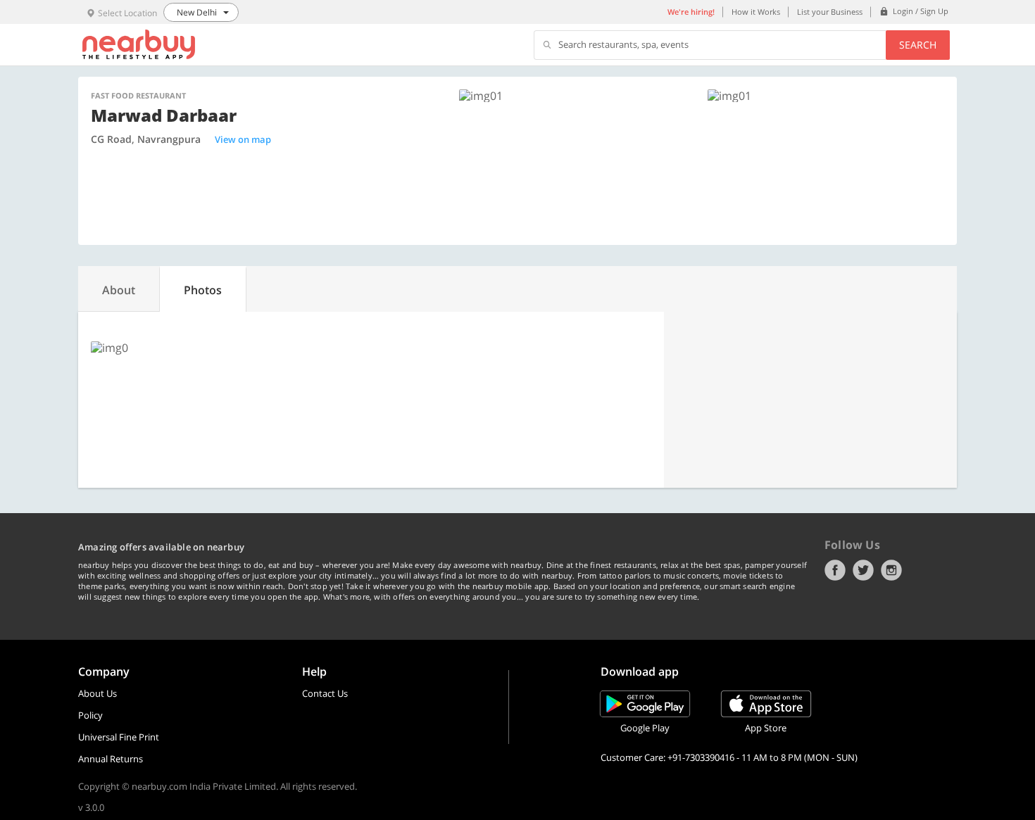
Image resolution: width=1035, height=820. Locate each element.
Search (917, 44)
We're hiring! (691, 11)
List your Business (829, 11)
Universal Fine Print (118, 737)
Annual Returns (110, 758)
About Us (97, 693)
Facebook (835, 570)
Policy (90, 715)
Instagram (891, 570)
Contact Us (325, 693)
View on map (243, 139)
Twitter (863, 570)
